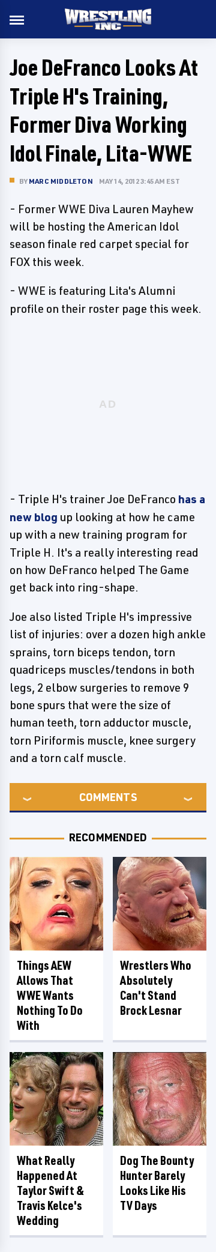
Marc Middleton (61, 181)
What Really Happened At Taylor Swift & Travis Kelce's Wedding (50, 1190)
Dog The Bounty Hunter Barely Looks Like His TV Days (157, 1183)
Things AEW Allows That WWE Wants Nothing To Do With (50, 995)
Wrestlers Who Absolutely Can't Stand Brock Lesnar (155, 988)
